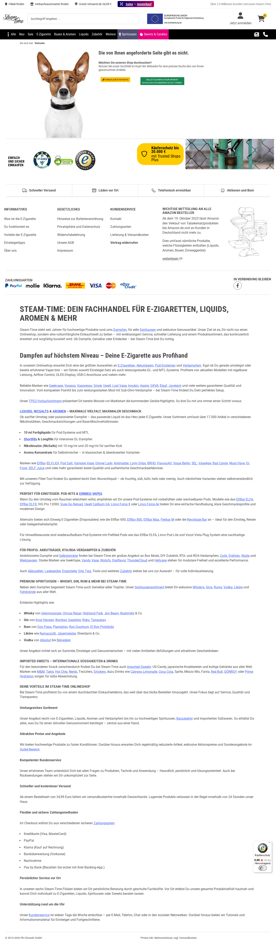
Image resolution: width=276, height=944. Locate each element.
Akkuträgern (145, 365)
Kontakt (115, 219)
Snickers (100, 672)
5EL (194, 463)
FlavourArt (164, 463)
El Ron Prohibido (102, 627)
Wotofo (105, 560)
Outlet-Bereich (30, 749)
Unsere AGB (65, 243)
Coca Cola (166, 672)
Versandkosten (188, 937)
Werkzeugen (28, 560)
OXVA (154, 386)
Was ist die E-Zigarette (20, 219)
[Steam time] (13, 18)
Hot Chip (61, 672)
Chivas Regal (72, 613)
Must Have (237, 463)
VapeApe (204, 463)
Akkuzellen (35, 571)
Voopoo (70, 386)
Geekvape (56, 386)
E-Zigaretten (126, 365)
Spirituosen (148, 330)
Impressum (65, 250)
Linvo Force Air (148, 504)
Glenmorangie (51, 613)
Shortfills (30, 439)
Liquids (26, 411)
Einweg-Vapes (90, 494)
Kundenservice (39, 915)
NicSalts (41, 411)
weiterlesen (170, 259)
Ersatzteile (69, 571)
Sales (129, 4)
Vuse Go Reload (71, 504)
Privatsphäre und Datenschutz (78, 227)
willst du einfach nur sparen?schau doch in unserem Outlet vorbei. (162, 81)
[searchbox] (83, 19)
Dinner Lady (103, 463)
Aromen (59, 411)
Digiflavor (119, 560)
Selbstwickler (68, 556)
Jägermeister (66, 633)
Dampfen (120, 330)
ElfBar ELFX (28, 504)
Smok (98, 386)
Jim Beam (111, 613)
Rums (218, 587)
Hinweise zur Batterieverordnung (80, 219)
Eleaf (163, 386)
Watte (245, 556)
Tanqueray (98, 620)
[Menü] (269, 843)
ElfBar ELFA (244, 499)
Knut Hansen (45, 620)
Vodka (228, 587)
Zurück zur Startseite (116, 80)
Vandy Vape (90, 560)
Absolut (45, 640)
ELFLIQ (52, 463)
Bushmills (127, 613)
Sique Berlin (181, 463)
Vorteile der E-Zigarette (20, 235)
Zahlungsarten (120, 227)
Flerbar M (167, 519)
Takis (50, 672)
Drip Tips (84, 571)
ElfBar (41, 463)
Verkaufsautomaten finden (52, 4)
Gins (209, 587)
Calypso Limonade (144, 672)
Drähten (234, 556)
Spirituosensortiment (149, 587)
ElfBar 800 (134, 519)
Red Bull (217, 672)
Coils (223, 556)
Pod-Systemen (165, 365)
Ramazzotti (48, 633)
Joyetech (175, 386)
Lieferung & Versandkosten (129, 235)
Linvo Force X (120, 504)
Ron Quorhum (79, 627)
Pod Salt (66, 463)
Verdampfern (192, 365)
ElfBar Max (151, 519)
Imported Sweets (139, 667)
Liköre (238, 587)
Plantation (60, 627)
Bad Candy (220, 463)
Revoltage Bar (197, 519)
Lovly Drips (138, 463)
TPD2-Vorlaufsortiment (45, 401)
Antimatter (121, 463)
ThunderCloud (137, 560)
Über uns (10, 250)
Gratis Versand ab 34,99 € (95, 4)
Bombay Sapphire (68, 620)
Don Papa (44, 627)
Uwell (107, 386)
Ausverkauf (144, 4)
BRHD (151, 463)
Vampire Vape (84, 463)
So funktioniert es (16, 227)
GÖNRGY (230, 672)
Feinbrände (28, 592)
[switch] (263, 868)
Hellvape (160, 560)
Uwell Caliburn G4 (97, 504)
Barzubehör (184, 718)
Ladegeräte (53, 571)
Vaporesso (84, 386)
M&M (41, 672)
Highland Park (93, 613)
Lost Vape (119, 386)
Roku (86, 620)
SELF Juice (36, 468)
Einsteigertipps (14, 243)
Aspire (144, 386)
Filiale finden (16, 4)
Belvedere (64, 640)
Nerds (73, 672)
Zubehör (126, 571)
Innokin (133, 386)
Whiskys (198, 587)
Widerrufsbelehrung (71, 235)
